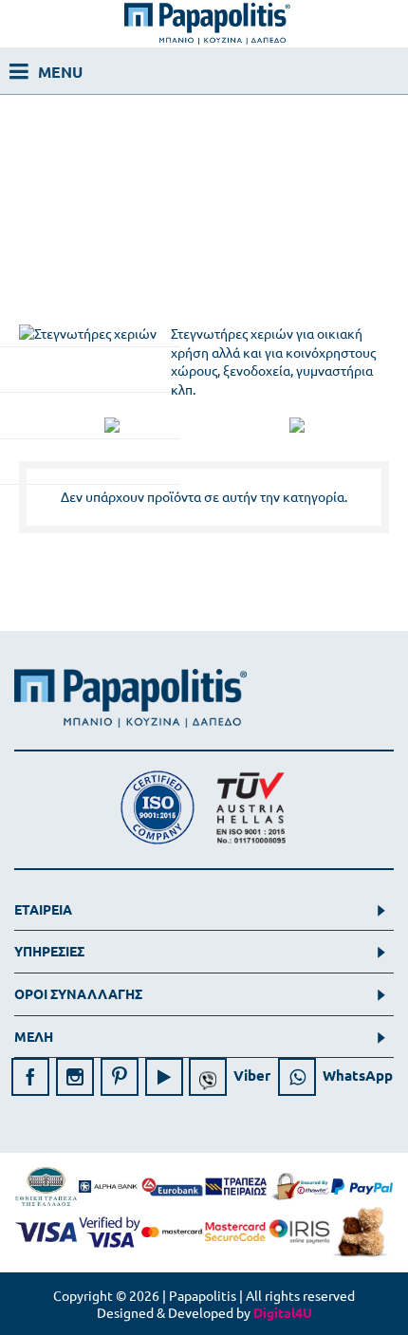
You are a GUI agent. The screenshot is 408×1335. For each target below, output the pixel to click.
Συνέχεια (351, 582)
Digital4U (282, 1312)
